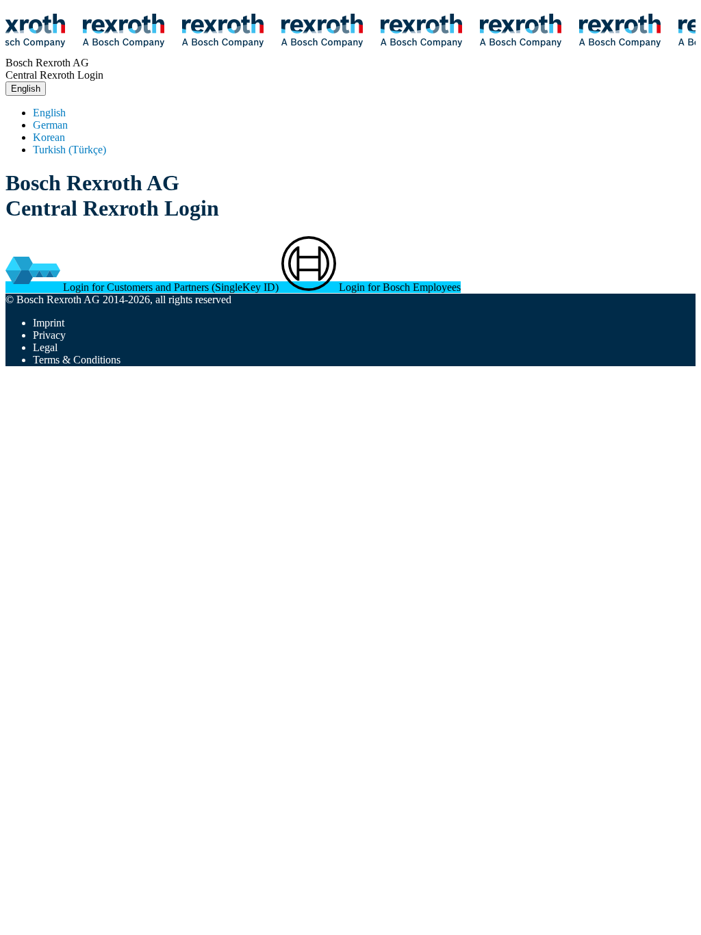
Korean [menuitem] (49, 137)
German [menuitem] (50, 125)
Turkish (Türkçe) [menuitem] (69, 149)
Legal (45, 347)
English (25, 89)
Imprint (48, 323)
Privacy (49, 335)
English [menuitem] (49, 112)
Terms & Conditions (76, 360)
